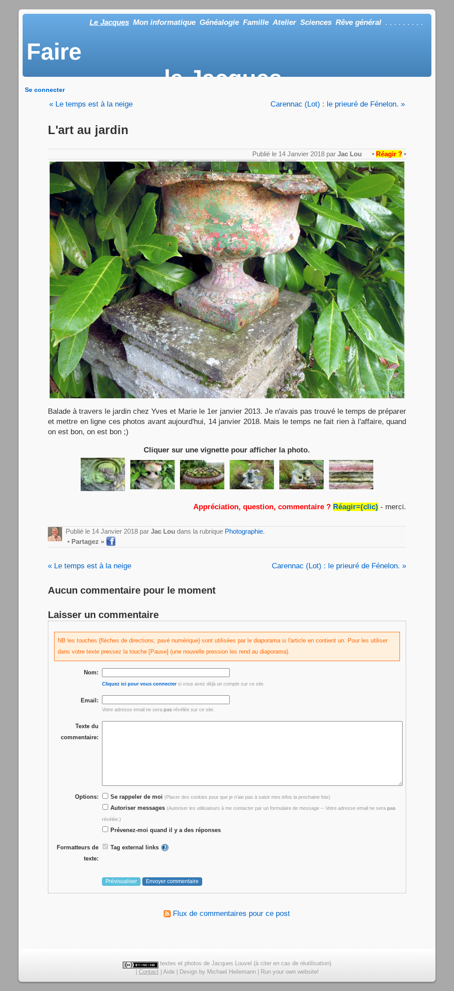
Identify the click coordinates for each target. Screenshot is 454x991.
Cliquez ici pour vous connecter (139, 683)
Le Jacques (109, 22)
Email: (89, 700)
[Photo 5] (301, 474)
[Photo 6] (351, 474)
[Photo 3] (202, 474)
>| (217, 165)
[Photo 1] (103, 474)
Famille (256, 22)
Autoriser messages (137, 808)
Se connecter (45, 89)
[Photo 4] (252, 474)
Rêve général (358, 22)
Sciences (316, 22)
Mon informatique (164, 22)
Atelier (284, 22)
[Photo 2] (152, 474)
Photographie (244, 531)
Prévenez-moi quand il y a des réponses (165, 830)
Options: (86, 796)
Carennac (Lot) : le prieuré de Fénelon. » (337, 104)
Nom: (91, 672)
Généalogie (219, 22)
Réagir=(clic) (355, 507)
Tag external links (134, 847)
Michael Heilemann (231, 971)
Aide (169, 971)
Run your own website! (290, 971)
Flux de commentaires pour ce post (230, 913)
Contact (149, 971)
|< (163, 165)
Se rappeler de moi (136, 796)
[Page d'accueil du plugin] (164, 847)
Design (188, 971)
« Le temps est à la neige (91, 104)
